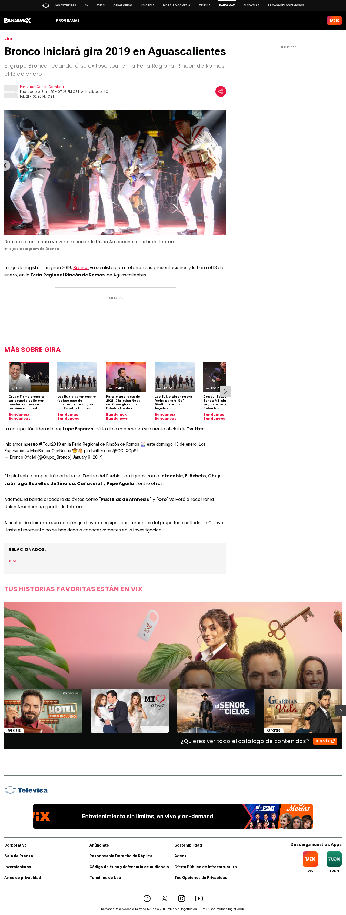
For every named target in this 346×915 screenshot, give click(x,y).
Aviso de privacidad (22, 878)
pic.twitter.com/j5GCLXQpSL (111, 450)
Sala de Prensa (18, 856)
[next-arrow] (225, 391)
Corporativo (15, 845)
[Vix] (334, 20)
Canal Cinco (122, 5)
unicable (147, 5)
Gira (8, 39)
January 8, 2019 (87, 457)
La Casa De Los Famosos (286, 5)
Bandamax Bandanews (20, 416)
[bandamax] (17, 20)
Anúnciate (99, 845)
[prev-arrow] (1, 711)
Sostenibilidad (188, 845)
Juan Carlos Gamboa (45, 86)
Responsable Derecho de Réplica (120, 856)
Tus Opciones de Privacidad (200, 878)
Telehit (205, 5)
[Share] (220, 91)
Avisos (180, 856)
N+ (86, 5)
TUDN (101, 5)
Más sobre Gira (32, 349)
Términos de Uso (105, 878)
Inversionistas (17, 867)
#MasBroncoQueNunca (48, 450)
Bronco (81, 268)
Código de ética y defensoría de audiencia (129, 867)
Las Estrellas (65, 5)
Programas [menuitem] (68, 20)
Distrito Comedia (176, 5)
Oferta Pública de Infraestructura (205, 867)
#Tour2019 (50, 444)
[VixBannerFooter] (173, 816)
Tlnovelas (251, 5)
